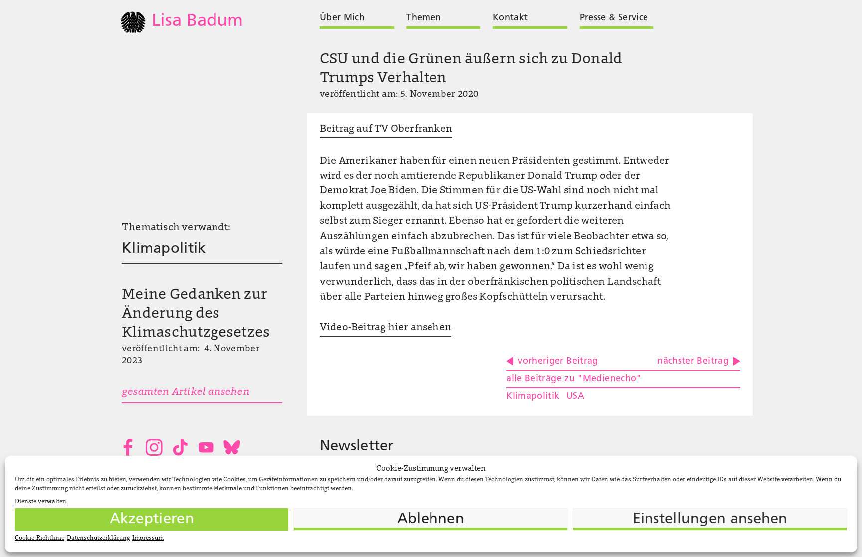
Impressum (148, 538)
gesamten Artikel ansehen (185, 392)
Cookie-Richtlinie (39, 538)
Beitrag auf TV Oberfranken (386, 129)
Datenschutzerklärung (98, 538)
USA (575, 396)
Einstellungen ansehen (710, 519)
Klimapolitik (164, 249)
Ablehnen (430, 519)
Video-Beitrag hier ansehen (385, 328)
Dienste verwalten (40, 502)
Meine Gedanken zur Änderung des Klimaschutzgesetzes (196, 314)
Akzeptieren (152, 519)
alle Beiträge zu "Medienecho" (573, 379)
